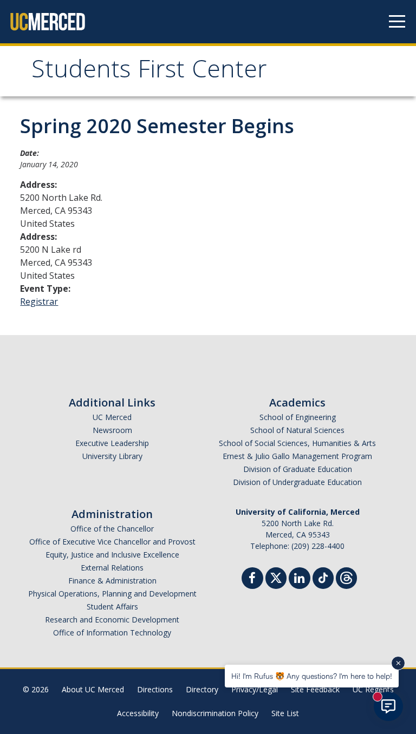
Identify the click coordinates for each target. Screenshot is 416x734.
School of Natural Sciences (297, 430)
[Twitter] (276, 576)
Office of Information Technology (112, 632)
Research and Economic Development (112, 619)
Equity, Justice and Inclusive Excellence (112, 554)
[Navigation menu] (397, 22)
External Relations (112, 567)
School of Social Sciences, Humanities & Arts (297, 443)
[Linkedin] (299, 579)
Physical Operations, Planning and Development (112, 593)
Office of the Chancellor (112, 528)
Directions (155, 689)
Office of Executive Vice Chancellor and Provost (112, 541)
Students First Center (149, 72)
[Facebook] (252, 579)
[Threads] (346, 576)
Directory (202, 689)
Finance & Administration (112, 580)
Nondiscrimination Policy (215, 713)
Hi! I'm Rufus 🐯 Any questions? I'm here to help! (311, 675)
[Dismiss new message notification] (398, 663)
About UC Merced (93, 689)
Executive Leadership (112, 443)
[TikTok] (323, 576)
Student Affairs (112, 606)
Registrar (39, 301)
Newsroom (112, 430)
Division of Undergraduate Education (297, 482)
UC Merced (112, 417)
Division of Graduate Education (297, 469)
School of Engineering (297, 417)
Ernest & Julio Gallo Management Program (297, 456)
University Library (112, 456)
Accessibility (138, 713)
